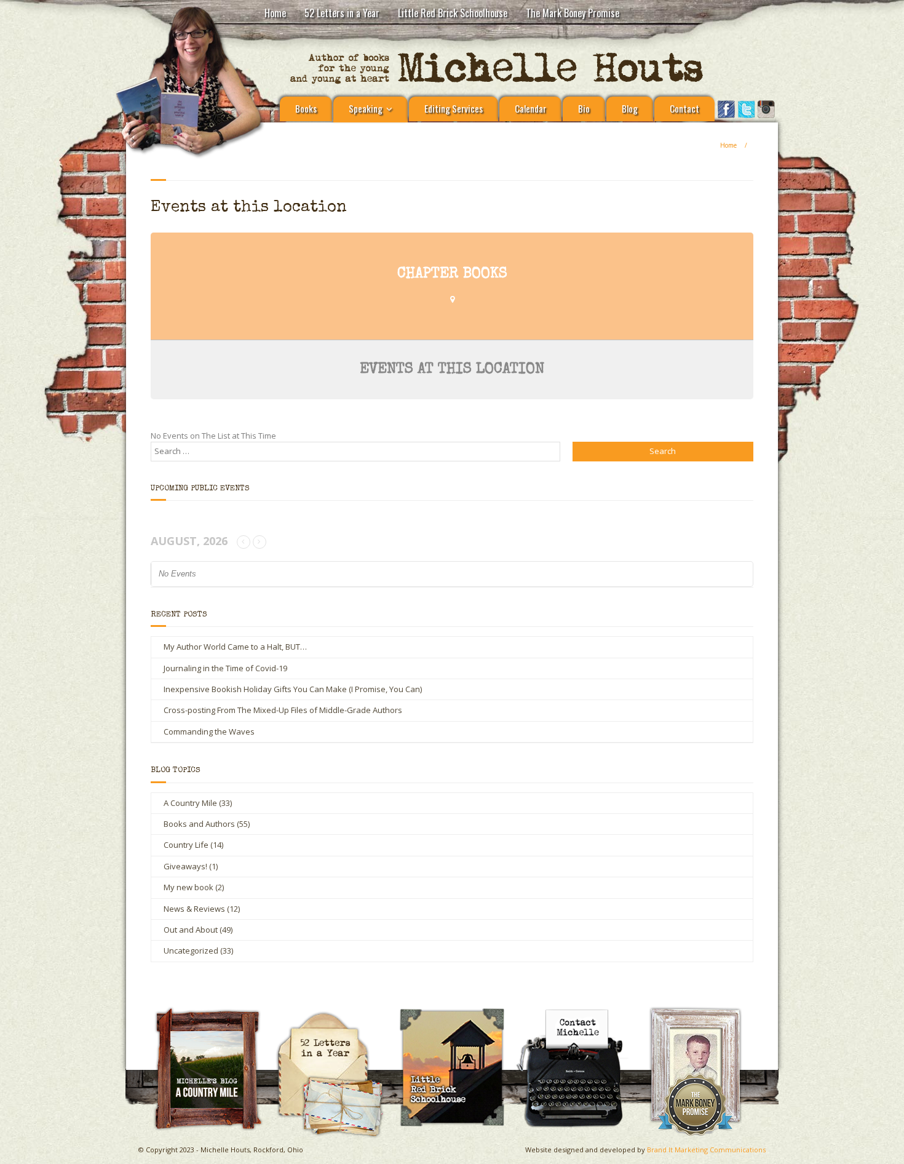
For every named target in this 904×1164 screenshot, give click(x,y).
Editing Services (453, 108)
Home (275, 13)
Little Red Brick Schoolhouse (452, 13)
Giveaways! (185, 866)
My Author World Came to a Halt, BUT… (235, 646)
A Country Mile (190, 802)
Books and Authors (199, 823)
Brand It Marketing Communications (706, 1149)
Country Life (186, 844)
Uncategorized (191, 950)
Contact (684, 108)
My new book (188, 887)
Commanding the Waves (209, 731)
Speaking (366, 108)
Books (306, 108)
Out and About (191, 929)
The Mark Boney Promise (572, 13)
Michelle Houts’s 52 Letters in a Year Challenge (335, 1016)
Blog (630, 108)
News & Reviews (194, 908)
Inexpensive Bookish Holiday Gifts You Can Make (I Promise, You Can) (293, 689)
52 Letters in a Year (341, 13)
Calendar (530, 108)
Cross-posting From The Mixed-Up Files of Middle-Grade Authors (283, 710)
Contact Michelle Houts (579, 1011)
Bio (584, 108)
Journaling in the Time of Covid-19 (225, 668)
